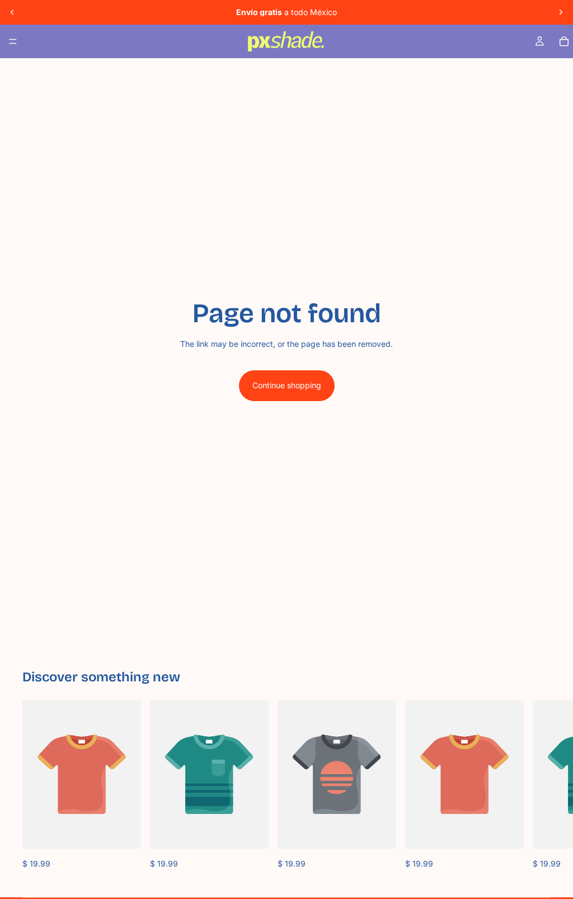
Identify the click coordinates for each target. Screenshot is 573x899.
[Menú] (13, 41)
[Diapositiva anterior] (12, 12)
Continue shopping (286, 385)
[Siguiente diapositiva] (560, 12)
